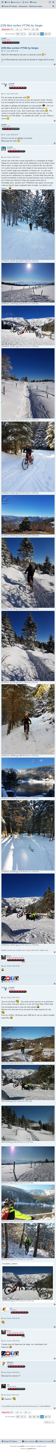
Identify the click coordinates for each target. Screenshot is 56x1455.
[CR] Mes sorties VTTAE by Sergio (21, 25)
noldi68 (3, 38)
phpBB (22, 1446)
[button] (18, 34)
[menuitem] (7, 2)
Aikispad (10, 1362)
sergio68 (11, 83)
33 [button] (34, 34)
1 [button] (24, 34)
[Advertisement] (28, 16)
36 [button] (46, 34)
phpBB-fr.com (31, 1448)
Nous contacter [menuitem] (29, 1441)
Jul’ (8, 1384)
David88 (10, 147)
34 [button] (38, 34)
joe (11, 1308)
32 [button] (30, 34)
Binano (8, 956)
